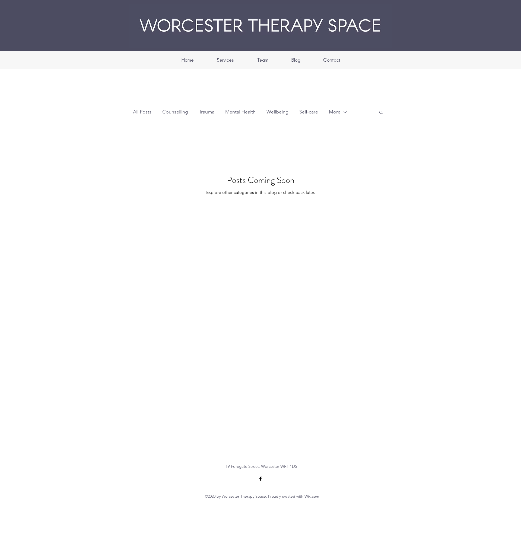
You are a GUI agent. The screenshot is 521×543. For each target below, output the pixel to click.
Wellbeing (277, 112)
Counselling (175, 112)
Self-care (308, 112)
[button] (381, 113)
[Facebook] (260, 478)
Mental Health (240, 112)
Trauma (206, 112)
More (335, 112)
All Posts (142, 112)
